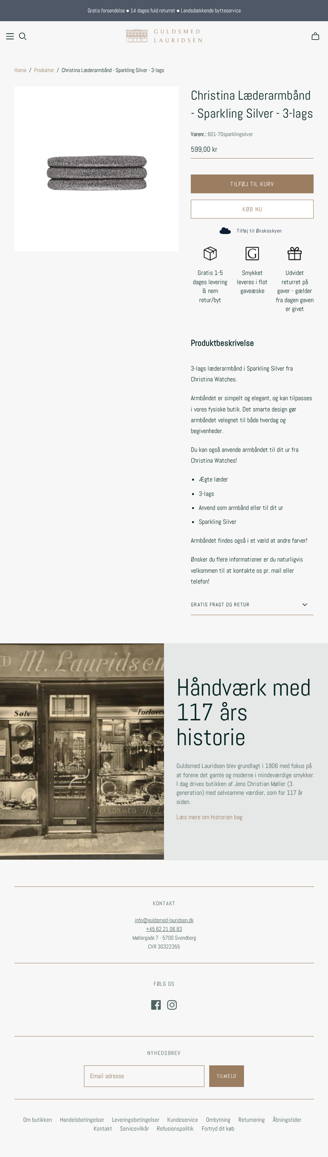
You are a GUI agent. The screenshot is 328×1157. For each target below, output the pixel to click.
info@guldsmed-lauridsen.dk (164, 920)
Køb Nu (252, 209)
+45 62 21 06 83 (164, 928)
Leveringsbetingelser (135, 1119)
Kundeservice (182, 1119)
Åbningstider (287, 1119)
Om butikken (37, 1119)
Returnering (251, 1119)
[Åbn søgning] (23, 36)
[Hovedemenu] (10, 36)
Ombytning (218, 1119)
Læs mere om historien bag (209, 817)
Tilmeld (226, 1076)
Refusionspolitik (175, 1128)
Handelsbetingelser (82, 1119)
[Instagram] (172, 1005)
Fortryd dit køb (218, 1128)
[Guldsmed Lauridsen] (164, 35)
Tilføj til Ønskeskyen (259, 230)
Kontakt (103, 1128)
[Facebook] (156, 1005)
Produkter (44, 70)
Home (20, 70)
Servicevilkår (134, 1128)
